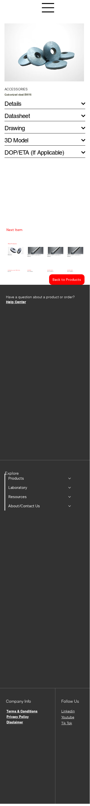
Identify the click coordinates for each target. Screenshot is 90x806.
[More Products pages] (69, 478)
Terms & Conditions (21, 711)
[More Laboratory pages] (69, 487)
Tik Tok (66, 723)
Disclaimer (14, 722)
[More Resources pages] (69, 497)
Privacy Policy (17, 717)
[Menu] (48, 7)
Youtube (67, 717)
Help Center (16, 302)
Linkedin (68, 711)
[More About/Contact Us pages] (69, 506)
